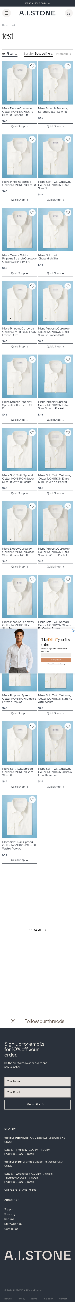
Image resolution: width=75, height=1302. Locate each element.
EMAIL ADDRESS (45, 651)
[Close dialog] (73, 630)
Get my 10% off (56, 660)
